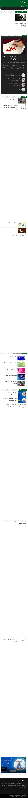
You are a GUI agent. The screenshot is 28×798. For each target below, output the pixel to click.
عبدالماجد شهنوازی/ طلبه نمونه (11, 522)
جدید (20, 353)
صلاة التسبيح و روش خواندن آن (10, 375)
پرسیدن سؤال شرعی (13, 356)
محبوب (24, 353)
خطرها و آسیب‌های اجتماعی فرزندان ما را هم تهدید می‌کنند (20, 25)
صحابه (16, 229)
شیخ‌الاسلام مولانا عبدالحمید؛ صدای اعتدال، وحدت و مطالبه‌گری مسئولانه (13, 79)
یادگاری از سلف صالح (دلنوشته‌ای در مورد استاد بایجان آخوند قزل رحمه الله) (10, 107)
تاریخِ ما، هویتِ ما (18, 89)
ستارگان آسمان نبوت (13, 223)
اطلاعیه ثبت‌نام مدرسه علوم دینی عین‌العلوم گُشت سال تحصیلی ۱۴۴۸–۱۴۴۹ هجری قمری (13, 74)
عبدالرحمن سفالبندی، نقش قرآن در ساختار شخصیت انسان (14, 769)
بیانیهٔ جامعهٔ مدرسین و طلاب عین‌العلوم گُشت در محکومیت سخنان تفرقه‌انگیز (14, 58)
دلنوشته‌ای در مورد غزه (13, 99)
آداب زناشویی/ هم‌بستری (12, 369)
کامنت (15, 353)
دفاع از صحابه (15, 235)
